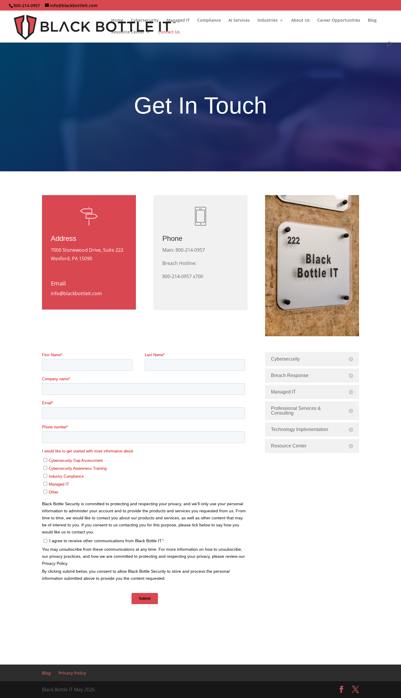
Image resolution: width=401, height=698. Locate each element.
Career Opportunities (338, 20)
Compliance (209, 20)
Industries (267, 20)
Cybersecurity (145, 20)
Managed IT (178, 20)
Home (117, 20)
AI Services (239, 20)
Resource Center (127, 32)
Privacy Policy (72, 673)
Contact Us (169, 32)
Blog (372, 20)
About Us (300, 20)
